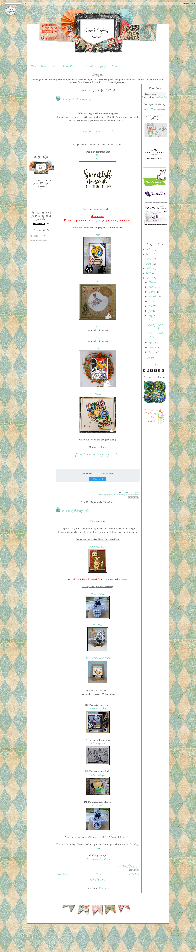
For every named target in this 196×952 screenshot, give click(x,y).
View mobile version (97, 880)
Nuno (97, 326)
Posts (35, 236)
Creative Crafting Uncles (96, 34)
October (152, 292)
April (151, 321)
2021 (148, 273)
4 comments (135, 865)
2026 (149, 250)
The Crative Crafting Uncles (98, 859)
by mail (124, 579)
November (153, 287)
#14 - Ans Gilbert (98, 709)
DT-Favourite (126, 867)
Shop (98, 156)
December (153, 282)
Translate (163, 97)
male (108, 495)
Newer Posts (61, 875)
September (153, 297)
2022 (149, 269)
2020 (149, 278)
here (128, 837)
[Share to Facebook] (135, 497)
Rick (98, 337)
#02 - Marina (97, 594)
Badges (44, 66)
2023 (149, 264)
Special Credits (87, 66)
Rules (54, 66)
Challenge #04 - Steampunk (76, 99)
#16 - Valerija (97, 775)
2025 (149, 254)
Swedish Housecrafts (133, 495)
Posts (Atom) (104, 888)
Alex (98, 281)
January (152, 352)
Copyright (102, 66)
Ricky (97, 348)
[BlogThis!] (131, 497)
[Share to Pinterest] (137, 497)
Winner (136, 867)
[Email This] (129, 497)
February (153, 347)
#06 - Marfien (98, 744)
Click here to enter (98, 479)
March (152, 343)
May (151, 316)
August (152, 301)
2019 (148, 358)
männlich (112, 495)
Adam (97, 235)
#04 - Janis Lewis (97, 547)
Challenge (103, 495)
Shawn (98, 395)
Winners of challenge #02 (75, 511)
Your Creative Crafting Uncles (98, 454)
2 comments (135, 492)
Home (33, 66)
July (151, 306)
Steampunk (124, 495)
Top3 (132, 867)
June (151, 311)
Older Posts (134, 875)
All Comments (39, 241)
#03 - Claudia (97, 625)
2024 (149, 259)
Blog (98, 159)
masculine (118, 495)
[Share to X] (133, 497)
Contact (115, 66)
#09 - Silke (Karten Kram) (97, 658)
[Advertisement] (41, 118)
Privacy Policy (69, 66)
